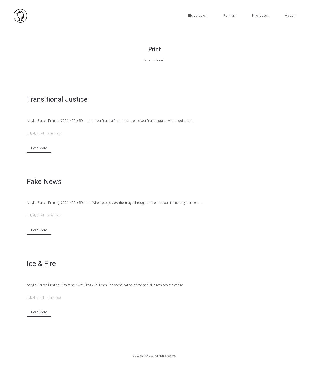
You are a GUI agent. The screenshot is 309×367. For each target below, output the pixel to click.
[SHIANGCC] (20, 16)
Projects (259, 16)
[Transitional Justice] (154, 111)
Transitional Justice (57, 99)
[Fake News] (154, 193)
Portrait (230, 16)
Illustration (198, 16)
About (290, 16)
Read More (39, 148)
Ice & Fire (41, 263)
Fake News (44, 181)
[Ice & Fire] (154, 275)
